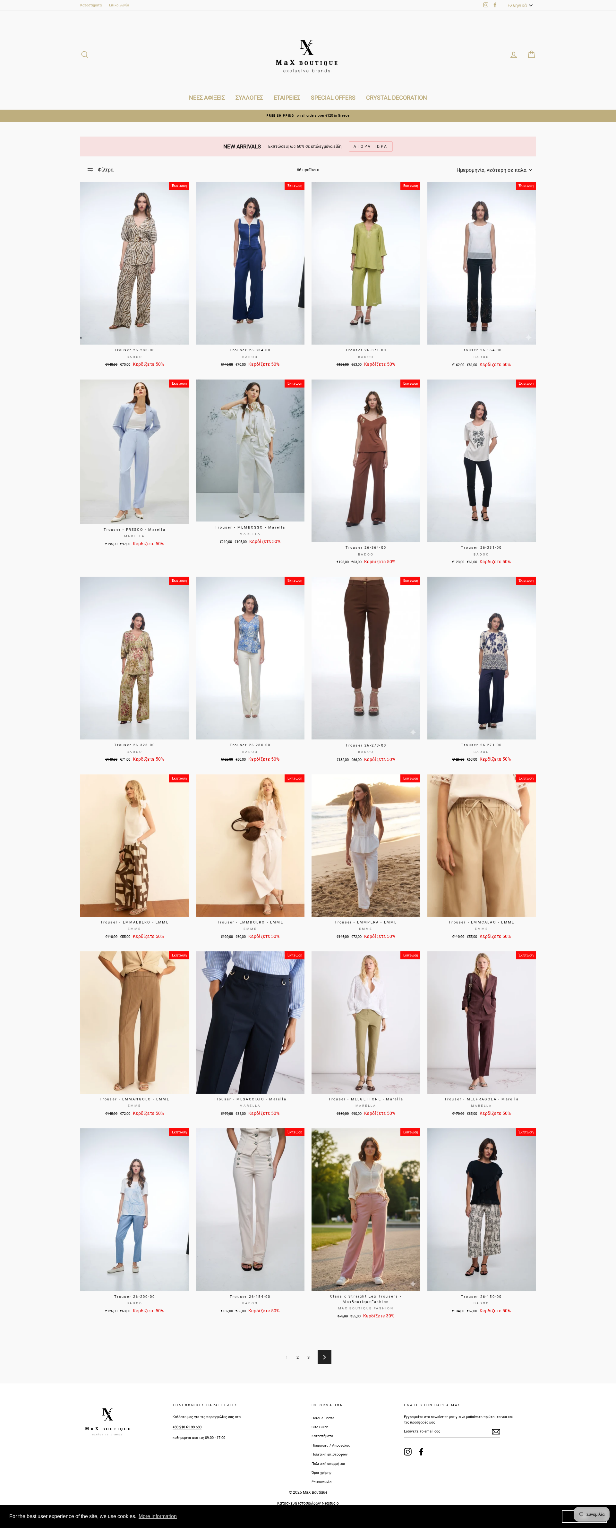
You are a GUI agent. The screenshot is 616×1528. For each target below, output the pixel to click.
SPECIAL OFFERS (333, 97)
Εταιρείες (287, 97)
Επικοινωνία (119, 5)
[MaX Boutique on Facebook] (421, 1452)
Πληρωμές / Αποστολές (331, 1445)
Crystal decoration (396, 97)
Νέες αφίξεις (207, 97)
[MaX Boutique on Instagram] (408, 1452)
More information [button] (158, 1516)
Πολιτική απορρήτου (328, 1464)
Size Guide (320, 1427)
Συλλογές (249, 97)
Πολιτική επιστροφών (329, 1454)
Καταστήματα (91, 5)
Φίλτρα (105, 170)
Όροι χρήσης (321, 1473)
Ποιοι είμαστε (323, 1418)
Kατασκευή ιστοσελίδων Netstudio (308, 1503)
